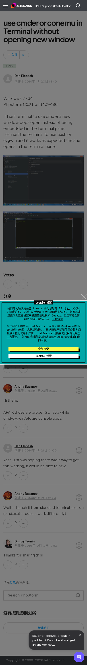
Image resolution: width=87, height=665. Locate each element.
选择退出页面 (54, 337)
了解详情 (57, 319)
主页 (21, 5)
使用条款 (70, 330)
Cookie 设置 (43, 356)
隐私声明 (56, 330)
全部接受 (43, 349)
